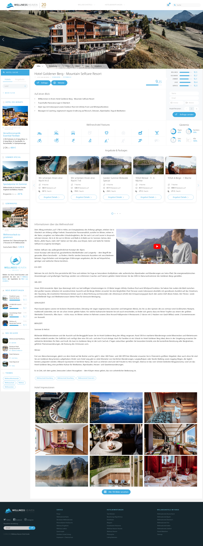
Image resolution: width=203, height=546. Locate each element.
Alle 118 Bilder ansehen (118, 492)
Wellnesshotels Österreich (165, 520)
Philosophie (110, 534)
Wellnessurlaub (9, 383)
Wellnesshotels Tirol (163, 523)
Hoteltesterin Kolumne (114, 526)
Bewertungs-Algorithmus (114, 517)
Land (6, 86)
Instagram (30, 520)
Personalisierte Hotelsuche (65, 523)
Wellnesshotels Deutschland (166, 514)
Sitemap (159, 534)
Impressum (60, 537)
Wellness (21, 383)
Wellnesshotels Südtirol (164, 529)
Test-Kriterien (111, 514)
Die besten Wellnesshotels (64, 520)
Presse (58, 514)
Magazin (109, 523)
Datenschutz (69, 537)
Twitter (8, 520)
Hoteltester (110, 520)
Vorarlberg (56, 77)
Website (61, 83)
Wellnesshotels (85, 5)
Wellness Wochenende (12, 378)
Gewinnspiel (60, 531)
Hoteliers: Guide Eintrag (64, 534)
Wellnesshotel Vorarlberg (45, 378)
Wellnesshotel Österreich (86, 378)
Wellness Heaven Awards (114, 529)
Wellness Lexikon (62, 529)
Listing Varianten (112, 537)
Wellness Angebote (63, 526)
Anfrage (44, 83)
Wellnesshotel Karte (63, 517)
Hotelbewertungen (114, 5)
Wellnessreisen (9, 387)
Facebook (19, 520)
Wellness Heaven (112, 531)
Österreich (67, 77)
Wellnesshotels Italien (163, 526)
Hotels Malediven (162, 531)
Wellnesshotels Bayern (164, 517)
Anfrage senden (186, 114)
